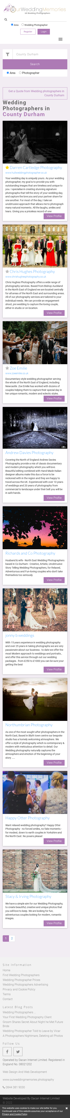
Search (35, 64)
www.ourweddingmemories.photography (28, 1079)
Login (43, 31)
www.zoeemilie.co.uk (16, 373)
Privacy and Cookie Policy (19, 989)
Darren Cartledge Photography (35, 167)
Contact (8, 999)
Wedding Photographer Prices (21, 980)
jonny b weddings (19, 635)
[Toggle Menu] (60, 39)
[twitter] (17, 1051)
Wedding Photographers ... (19, 1012)
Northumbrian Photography (29, 724)
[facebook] (7, 1051)
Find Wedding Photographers (21, 975)
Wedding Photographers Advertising (25, 984)
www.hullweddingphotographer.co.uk (26, 172)
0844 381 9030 (15, 1087)
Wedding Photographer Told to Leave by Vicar (31, 1031)
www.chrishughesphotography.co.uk (25, 276)
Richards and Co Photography (30, 553)
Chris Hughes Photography (32, 271)
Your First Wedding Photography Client (27, 1017)
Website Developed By (31, 1098)
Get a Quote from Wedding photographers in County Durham (36, 93)
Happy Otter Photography (27, 817)
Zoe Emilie (18, 368)
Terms (7, 994)
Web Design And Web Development (25, 1072)
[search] (5, 19)
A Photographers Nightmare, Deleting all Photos (33, 1035)
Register (28, 31)
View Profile (54, 216)
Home (6, 970)
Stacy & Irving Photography (28, 896)
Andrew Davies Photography (29, 452)
